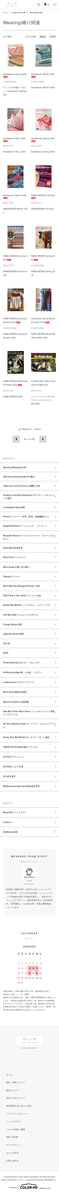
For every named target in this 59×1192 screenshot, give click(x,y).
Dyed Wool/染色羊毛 (13, 547)
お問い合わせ (12, 1160)
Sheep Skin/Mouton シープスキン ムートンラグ (26, 604)
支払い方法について (15, 1097)
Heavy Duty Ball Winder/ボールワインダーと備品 (26, 737)
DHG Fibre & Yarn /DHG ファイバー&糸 (22, 595)
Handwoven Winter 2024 (15, 195)
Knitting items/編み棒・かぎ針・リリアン (22, 672)
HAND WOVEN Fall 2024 (43, 195)
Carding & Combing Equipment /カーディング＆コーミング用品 (29, 496)
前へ (16, 439)
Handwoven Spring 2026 (15, 74)
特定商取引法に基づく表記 (18, 1105)
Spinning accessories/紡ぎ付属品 (18, 476)
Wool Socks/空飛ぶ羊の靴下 (16, 566)
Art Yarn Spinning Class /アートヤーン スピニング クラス (29, 725)
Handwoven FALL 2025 (14, 138)
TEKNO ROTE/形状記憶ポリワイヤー (20, 746)
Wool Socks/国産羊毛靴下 (15, 691)
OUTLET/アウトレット (14, 756)
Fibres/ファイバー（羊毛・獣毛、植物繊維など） (26, 516)
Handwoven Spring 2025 (43, 138)
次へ (42, 439)
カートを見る (12, 1152)
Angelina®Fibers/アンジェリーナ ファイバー (25, 525)
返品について (12, 1090)
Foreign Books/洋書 (18, 12)
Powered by (14, 1187)
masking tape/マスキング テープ (18, 682)
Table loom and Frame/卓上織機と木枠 (21, 485)
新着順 (53, 36)
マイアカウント (13, 1144)
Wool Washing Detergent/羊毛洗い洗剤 (21, 585)
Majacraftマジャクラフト (15, 812)
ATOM (15, 1136)
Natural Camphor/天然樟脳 (16, 701)
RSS (8, 1136)
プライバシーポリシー (16, 1113)
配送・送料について (15, 1082)
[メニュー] (54, 4)
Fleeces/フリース (11, 576)
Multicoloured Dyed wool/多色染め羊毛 (21, 786)
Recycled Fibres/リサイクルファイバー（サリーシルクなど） (29, 537)
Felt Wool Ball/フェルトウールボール (20, 614)
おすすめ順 (30, 36)
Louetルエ (8, 822)
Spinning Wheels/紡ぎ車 (14, 467)
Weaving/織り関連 (36, 12)
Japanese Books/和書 (13, 633)
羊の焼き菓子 (9, 776)
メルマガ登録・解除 (15, 1129)
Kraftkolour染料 (10, 831)
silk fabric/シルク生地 (13, 766)
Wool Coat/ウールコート (14, 557)
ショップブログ (13, 1121)
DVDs (5, 652)
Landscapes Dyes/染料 (14, 507)
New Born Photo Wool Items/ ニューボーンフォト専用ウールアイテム (28, 713)
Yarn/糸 (6, 643)
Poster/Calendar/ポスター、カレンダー (21, 662)
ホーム (5, 12)
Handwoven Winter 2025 (43, 74)
